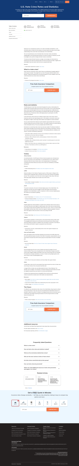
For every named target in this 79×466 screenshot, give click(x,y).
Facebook (12, 461)
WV (19, 445)
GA (25, 444)
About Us (60, 428)
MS (42, 444)
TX (12, 445)
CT (20, 444)
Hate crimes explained (41, 151)
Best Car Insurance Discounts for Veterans (49, 431)
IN (29, 444)
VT (14, 445)
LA (34, 444)
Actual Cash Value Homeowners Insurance (49, 437)
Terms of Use (54, 18)
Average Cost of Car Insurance (17, 430)
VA (16, 445)
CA (17, 444)
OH (55, 448)
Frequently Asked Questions (13, 38)
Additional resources (12, 36)
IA (30, 444)
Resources (14, 426)
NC (55, 444)
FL (24, 444)
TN (65, 444)
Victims (10, 32)
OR (59, 444)
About (51, 1)
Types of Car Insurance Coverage (18, 428)
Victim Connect (40, 328)
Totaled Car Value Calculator (48, 435)
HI (26, 444)
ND (56, 444)
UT (13, 445)
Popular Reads (46, 426)
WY (22, 445)
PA (60, 444)
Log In (67, 1)
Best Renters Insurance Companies (34, 435)
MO (44, 444)
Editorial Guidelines (62, 430)
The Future (10, 34)
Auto (36, 1)
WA (17, 445)
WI (20, 445)
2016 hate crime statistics (42, 149)
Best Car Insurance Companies (33, 428)
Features (30, 387)
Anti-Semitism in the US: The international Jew (42, 196)
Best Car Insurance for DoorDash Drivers (49, 428)
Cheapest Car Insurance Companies (34, 430)
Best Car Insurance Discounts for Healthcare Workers (49, 433)
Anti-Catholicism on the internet (38, 284)
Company (61, 426)
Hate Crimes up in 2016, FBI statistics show (42, 215)
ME (35, 444)
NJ (51, 444)
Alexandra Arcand (30, 27)
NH (50, 444)
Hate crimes (42, 66)
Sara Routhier (43, 27)
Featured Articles (31, 426)
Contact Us (61, 435)
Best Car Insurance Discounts (17, 432)
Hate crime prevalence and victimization (43, 299)
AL (12, 444)
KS (31, 444)
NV (48, 444)
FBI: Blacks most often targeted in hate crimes (45, 168)
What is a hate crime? (12, 28)
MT (45, 444)
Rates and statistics (12, 30)
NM (52, 444)
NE (47, 444)
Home (40, 1)
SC (62, 444)
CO (18, 444)
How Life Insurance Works (16, 435)
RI (61, 444)
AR (16, 444)
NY (53, 444)
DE (21, 444)
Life (44, 1)
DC (22, 444)
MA (38, 444)
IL (28, 444)
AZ (14, 444)
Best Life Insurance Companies (33, 434)
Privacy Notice (61, 432)
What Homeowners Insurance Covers (19, 434)
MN (41, 444)
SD (64, 444)
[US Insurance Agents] (14, 1)
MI (37, 448)
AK (13, 444)
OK (58, 444)
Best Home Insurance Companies (33, 432)
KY (33, 444)
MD (37, 444)
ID (27, 444)
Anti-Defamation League (43, 330)
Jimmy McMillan (56, 27)
